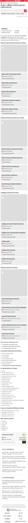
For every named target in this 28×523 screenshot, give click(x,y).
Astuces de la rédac (7, 439)
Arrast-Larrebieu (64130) (7, 358)
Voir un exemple (22, 437)
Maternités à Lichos (6, 377)
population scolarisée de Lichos (10, 344)
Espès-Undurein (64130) (8, 104)
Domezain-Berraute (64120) (9, 237)
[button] (2, 46)
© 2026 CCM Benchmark (20, 507)
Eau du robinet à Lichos (7, 372)
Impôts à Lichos (5, 384)
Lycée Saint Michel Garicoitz (10, 298)
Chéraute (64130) (7, 320)
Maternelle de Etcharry (9, 91)
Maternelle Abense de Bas (10, 109)
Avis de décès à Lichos (7, 383)
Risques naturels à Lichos (8, 395)
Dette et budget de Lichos (8, 386)
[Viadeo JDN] (20, 519)
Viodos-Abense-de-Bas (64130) (10, 113)
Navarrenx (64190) (7, 263)
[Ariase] (7, 521)
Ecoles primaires (6, 32)
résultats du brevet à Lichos (10, 348)
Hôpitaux (4, 429)
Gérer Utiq (23, 506)
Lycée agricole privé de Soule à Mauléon (14, 307)
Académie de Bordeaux (12, 3)
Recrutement (22, 504)
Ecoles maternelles (7, 30)
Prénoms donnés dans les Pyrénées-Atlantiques (13, 400)
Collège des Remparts (8, 259)
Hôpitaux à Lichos (6, 405)
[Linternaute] (7, 516)
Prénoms (4, 421)
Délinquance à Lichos (7, 391)
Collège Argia (6, 241)
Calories (4, 426)
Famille (4, 437)
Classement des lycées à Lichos (9, 376)
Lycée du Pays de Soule (9, 316)
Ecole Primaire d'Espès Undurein (12, 184)
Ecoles (4, 3)
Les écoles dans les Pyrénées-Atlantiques (11, 365)
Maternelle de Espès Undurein (11, 100)
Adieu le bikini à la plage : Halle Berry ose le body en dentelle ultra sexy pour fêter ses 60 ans (13, 487)
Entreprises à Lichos (6, 402)
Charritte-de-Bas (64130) (8, 78)
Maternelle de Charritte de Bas (11, 74)
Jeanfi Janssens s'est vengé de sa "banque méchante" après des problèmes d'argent (14, 466)
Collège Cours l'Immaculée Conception (13, 232)
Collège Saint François (8, 250)
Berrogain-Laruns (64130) (8, 311)
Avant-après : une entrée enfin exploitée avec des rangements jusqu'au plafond (13, 462)
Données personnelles (7, 506)
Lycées (17, 32)
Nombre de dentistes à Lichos (9, 396)
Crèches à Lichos (6, 379)
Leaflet (25, 71)
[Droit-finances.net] (20, 516)
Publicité (17, 504)
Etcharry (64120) (6, 96)
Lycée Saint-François (8, 333)
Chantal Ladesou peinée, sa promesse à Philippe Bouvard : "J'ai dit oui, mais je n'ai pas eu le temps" (14, 457)
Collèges (17, 30)
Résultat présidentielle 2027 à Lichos (10, 410)
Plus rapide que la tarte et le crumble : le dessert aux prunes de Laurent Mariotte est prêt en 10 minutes (13, 482)
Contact (13, 504)
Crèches (4, 424)
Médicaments (5, 428)
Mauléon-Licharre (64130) (9, 245)
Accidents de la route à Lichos (9, 390)
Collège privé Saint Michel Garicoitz (13, 224)
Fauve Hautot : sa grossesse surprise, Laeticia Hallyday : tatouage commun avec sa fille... (13, 453)
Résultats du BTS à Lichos (8, 416)
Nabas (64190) (5, 357)
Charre (17, 13)
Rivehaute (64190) (7, 87)
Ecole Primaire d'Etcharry (9, 175)
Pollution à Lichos (6, 393)
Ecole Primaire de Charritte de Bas (12, 149)
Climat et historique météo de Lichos (10, 388)
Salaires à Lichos (6, 381)
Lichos (3, 371)
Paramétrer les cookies (16, 506)
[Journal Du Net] (20, 513)
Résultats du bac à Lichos (8, 412)
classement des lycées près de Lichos (11, 346)
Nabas (22, 13)
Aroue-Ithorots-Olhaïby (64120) (9, 360)
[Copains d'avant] (7, 519)
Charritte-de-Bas (11, 13)
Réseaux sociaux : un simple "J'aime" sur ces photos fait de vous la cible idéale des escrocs (13, 491)
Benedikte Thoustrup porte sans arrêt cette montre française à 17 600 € (12, 470)
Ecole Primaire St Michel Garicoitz (12, 157)
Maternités (4, 423)
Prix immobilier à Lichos (7, 403)
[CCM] (7, 513)
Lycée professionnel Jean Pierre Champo (14, 325)
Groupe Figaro (12, 507)
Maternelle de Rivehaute (9, 83)
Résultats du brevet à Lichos (8, 414)
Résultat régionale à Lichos (8, 374)
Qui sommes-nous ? (7, 504)
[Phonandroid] (20, 521)
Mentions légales (6, 507)
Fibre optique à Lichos (7, 398)
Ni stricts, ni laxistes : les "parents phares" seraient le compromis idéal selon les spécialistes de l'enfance (13, 497)
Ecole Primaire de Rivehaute (10, 166)
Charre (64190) (5, 355)
